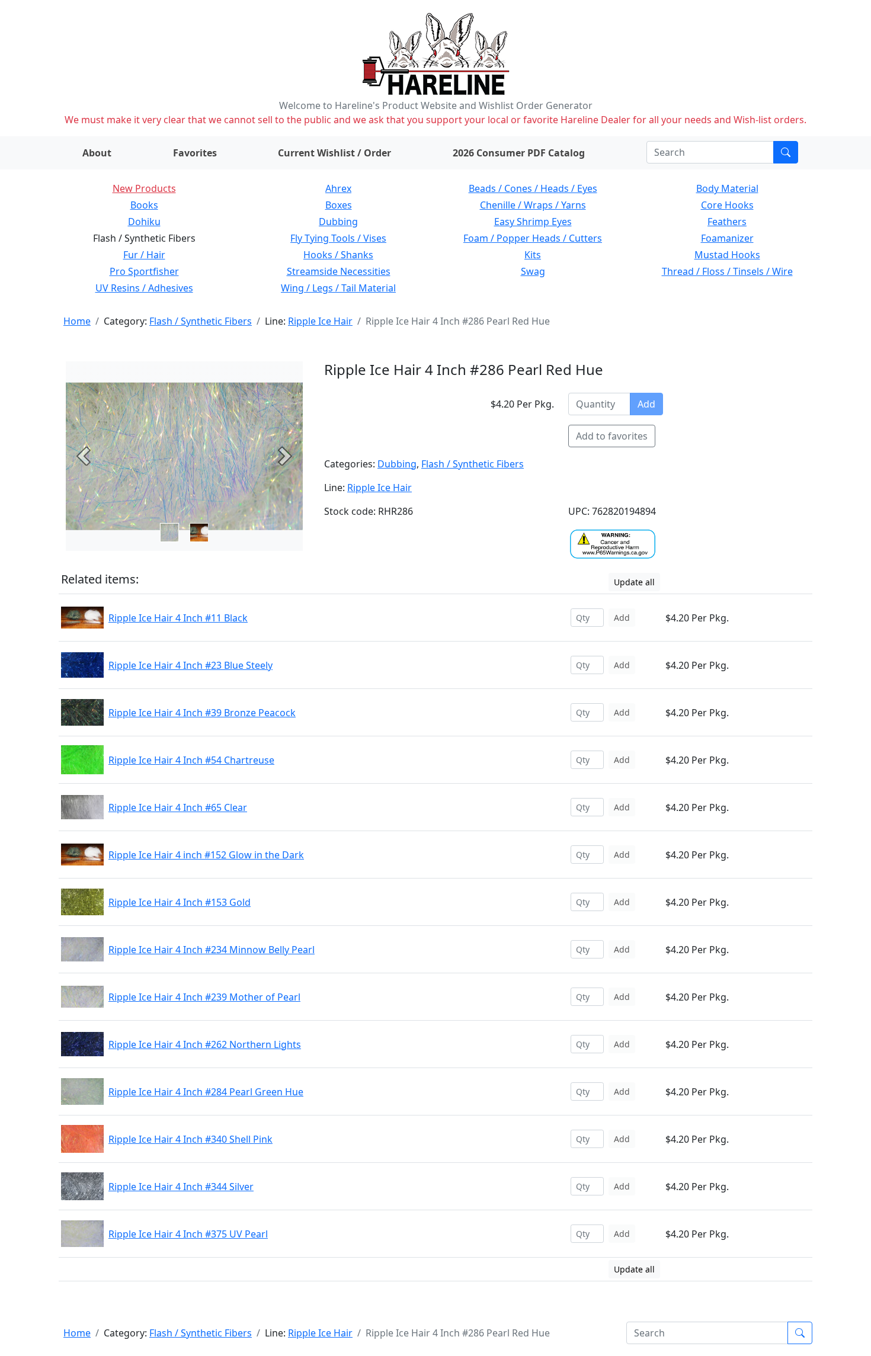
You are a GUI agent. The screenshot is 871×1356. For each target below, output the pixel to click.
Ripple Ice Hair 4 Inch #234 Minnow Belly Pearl (211, 949)
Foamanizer (727, 238)
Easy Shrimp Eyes (533, 221)
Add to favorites (612, 436)
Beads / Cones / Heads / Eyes (533, 188)
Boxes (338, 204)
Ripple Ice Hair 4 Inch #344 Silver (181, 1186)
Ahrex (338, 188)
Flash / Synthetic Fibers (200, 321)
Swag (533, 271)
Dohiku (144, 221)
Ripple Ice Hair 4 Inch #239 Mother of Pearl (204, 997)
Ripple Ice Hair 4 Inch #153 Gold (179, 902)
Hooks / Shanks (338, 254)
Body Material (727, 188)
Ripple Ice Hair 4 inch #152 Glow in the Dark (206, 854)
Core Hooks (727, 204)
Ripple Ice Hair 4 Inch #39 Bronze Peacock (202, 712)
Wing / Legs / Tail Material (338, 287)
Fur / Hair (144, 254)
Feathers (727, 221)
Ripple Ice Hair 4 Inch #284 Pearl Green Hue (205, 1091)
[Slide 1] (199, 532)
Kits (532, 254)
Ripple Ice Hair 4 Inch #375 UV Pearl (188, 1233)
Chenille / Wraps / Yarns (533, 204)
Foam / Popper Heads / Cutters (532, 238)
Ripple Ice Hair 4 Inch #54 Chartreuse (191, 760)
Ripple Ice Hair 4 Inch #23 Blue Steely (190, 665)
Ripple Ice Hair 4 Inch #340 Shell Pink (190, 1139)
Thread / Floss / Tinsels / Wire (727, 271)
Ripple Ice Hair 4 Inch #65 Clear (177, 807)
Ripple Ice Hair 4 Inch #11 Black (178, 617)
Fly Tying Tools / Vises (338, 238)
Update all (634, 582)
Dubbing (338, 221)
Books (144, 204)
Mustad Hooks (727, 254)
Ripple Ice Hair (320, 321)
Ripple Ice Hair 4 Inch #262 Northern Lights (204, 1044)
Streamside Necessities (338, 271)
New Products (144, 188)
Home (77, 321)
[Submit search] (785, 152)
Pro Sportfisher (144, 271)
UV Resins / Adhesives (144, 287)
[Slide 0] (169, 532)
